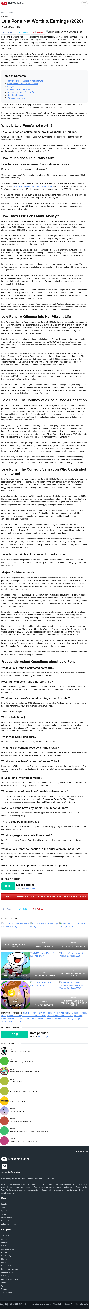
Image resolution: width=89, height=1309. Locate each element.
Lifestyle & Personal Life (17, 95)
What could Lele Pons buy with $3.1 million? (51, 896)
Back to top (82, 1151)
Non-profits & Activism (9, 1269)
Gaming (4, 1252)
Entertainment (6, 1246)
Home (3, 12)
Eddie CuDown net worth (12, 1018)
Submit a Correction (8, 1224)
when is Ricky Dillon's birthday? (60, 1018)
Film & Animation (7, 1249)
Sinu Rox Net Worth (44, 1005)
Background (12, 86)
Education (5, 1242)
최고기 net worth (30, 1012)
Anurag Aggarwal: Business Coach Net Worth (30, 1131)
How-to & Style (6, 1255)
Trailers (4, 1289)
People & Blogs (7, 1272)
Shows (3, 1282)
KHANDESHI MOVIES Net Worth (24, 1071)
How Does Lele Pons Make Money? (22, 83)
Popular (4, 1204)
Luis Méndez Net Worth (44, 975)
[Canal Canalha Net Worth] (73, 936)
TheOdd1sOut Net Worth (15, 975)
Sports (3, 1285)
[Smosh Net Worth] (44, 936)
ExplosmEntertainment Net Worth (73, 974)
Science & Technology (9, 1279)
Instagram (5, 1211)
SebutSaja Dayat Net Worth (22, 1061)
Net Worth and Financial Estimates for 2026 (25, 80)
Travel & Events (7, 1292)
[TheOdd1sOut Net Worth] (15, 966)
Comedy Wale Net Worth (20, 1121)
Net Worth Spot (16, 3)
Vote (3, 1207)
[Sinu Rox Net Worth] (44, 995)
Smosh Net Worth (44, 946)
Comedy (11, 12)
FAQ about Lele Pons (16, 97)
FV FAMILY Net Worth (15, 1005)
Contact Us (5, 1220)
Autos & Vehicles (7, 1235)
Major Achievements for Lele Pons (21, 92)
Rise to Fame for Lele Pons (18, 89)
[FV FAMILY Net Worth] (15, 995)
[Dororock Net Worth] (4, 1110)
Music (3, 1262)
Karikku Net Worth (18, 1101)
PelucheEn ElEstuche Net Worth (24, 1141)
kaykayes (17, 1021)
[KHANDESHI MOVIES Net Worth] (4, 1070)
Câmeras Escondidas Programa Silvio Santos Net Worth (74, 1003)
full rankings (29, 888)
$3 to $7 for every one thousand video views (33, 186)
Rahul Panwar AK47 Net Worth (23, 1091)
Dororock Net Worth (18, 1111)
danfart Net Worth (18, 1081)
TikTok (3, 1214)
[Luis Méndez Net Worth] (44, 966)
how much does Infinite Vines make (54, 1012)
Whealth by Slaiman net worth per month (64, 1015)
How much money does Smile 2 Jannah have (26, 1015)
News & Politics (7, 1266)
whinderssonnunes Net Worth (15, 945)
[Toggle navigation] (84, 3)
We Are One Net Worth (20, 1051)
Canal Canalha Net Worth (74, 946)
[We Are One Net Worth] (4, 1050)
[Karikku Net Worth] (4, 1100)
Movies (4, 1259)
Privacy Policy (6, 1217)
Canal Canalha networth (35, 1018)
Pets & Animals (7, 1276)
